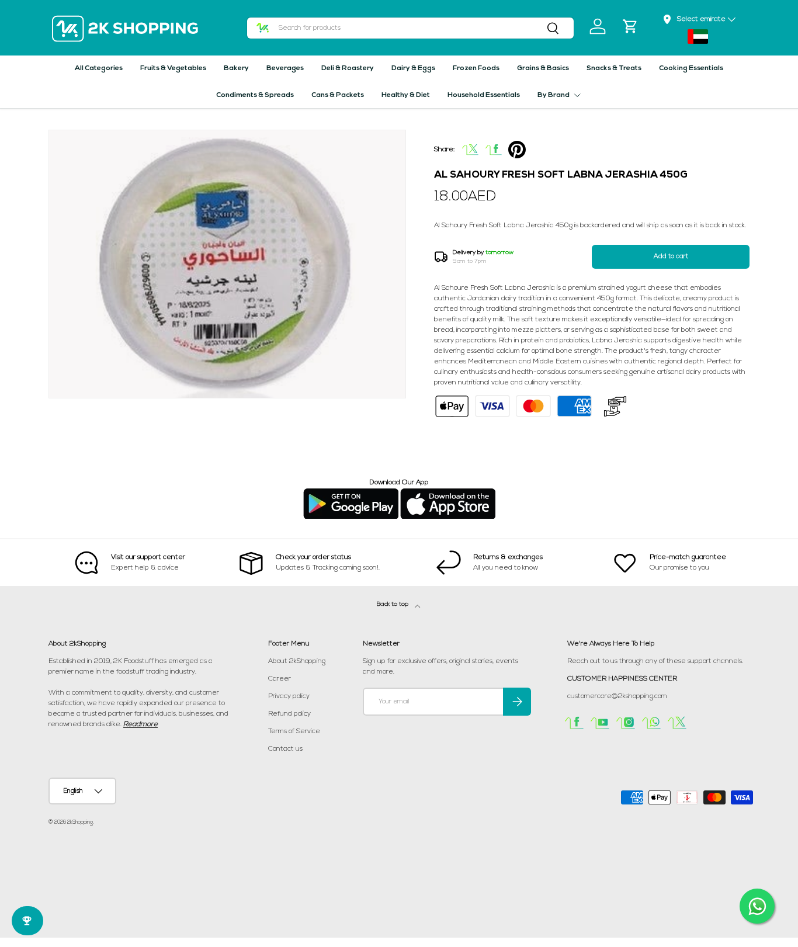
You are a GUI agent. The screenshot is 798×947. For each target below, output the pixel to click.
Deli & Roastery (347, 68)
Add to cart (671, 257)
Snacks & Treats (614, 68)
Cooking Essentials (691, 68)
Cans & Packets (337, 95)
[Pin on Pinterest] (517, 149)
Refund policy (289, 713)
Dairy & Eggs (413, 68)
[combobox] (410, 28)
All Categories (99, 68)
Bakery (236, 68)
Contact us (285, 748)
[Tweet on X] (470, 149)
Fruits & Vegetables (173, 68)
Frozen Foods (476, 68)
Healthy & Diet (405, 95)
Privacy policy (289, 696)
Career (279, 678)
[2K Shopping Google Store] (350, 493)
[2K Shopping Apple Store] (447, 493)
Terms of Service (294, 731)
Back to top (393, 604)
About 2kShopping (296, 661)
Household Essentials (483, 95)
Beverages (285, 68)
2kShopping (80, 822)
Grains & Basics (543, 68)
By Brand (553, 95)
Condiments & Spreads (255, 95)
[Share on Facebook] (493, 149)
